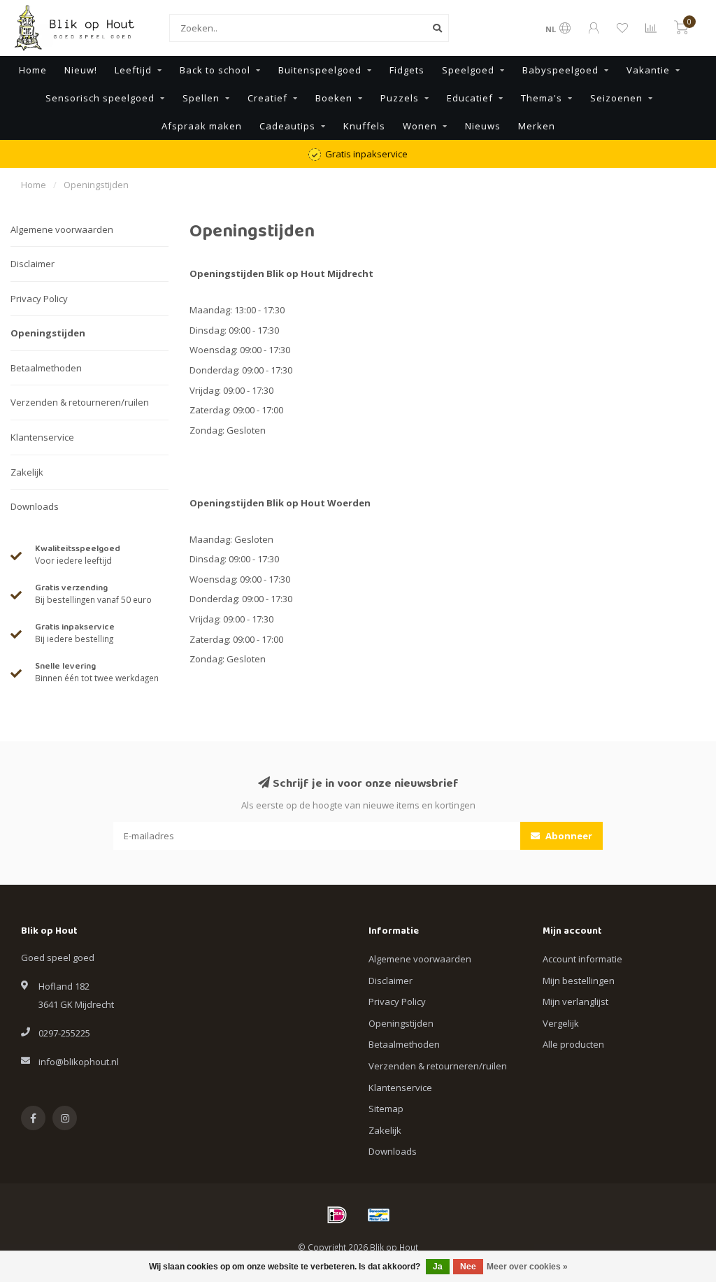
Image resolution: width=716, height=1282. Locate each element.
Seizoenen (616, 98)
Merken (536, 126)
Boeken (333, 98)
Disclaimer (32, 263)
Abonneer (567, 835)
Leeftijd (133, 70)
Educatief (470, 98)
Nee (468, 1267)
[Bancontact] (378, 1214)
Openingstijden (47, 333)
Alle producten (573, 1044)
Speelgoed (468, 70)
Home (33, 70)
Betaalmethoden (46, 368)
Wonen (420, 126)
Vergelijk (561, 1023)
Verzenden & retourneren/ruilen (79, 402)
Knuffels (364, 126)
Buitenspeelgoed (319, 70)
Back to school (215, 70)
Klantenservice (42, 437)
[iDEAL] (337, 1214)
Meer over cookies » (527, 1267)
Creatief (267, 98)
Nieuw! (80, 70)
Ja (438, 1267)
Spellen (201, 98)
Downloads (34, 506)
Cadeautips (287, 126)
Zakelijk (26, 472)
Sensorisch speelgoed (100, 98)
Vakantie (648, 70)
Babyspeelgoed (560, 70)
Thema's (541, 98)
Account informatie (582, 959)
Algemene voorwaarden (61, 229)
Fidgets (406, 70)
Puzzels (399, 98)
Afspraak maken (202, 126)
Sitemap (385, 1108)
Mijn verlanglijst (575, 1001)
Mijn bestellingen (579, 980)
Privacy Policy (39, 298)
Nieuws (483, 126)
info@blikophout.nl (78, 1061)
